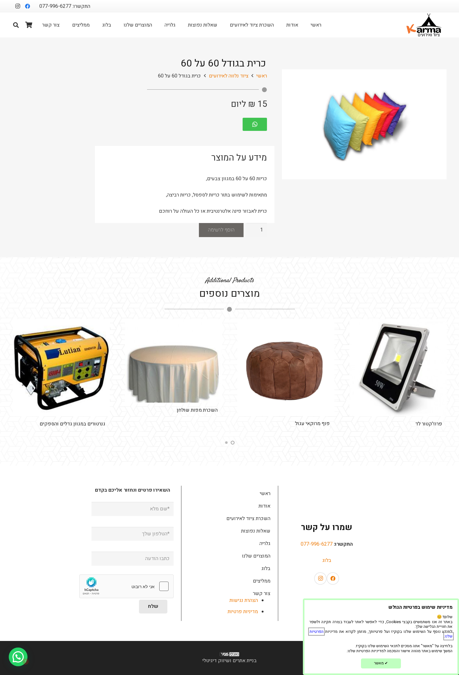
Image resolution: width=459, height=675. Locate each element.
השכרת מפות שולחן (307, 410)
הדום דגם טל (90, 423)
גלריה (264, 543)
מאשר (381, 663)
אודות (264, 506)
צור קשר (261, 593)
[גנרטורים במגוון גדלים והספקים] (172, 368)
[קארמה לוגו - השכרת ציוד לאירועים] (424, 25)
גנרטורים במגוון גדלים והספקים (183, 424)
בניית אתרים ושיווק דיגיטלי (229, 660)
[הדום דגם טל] (60, 367)
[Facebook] (27, 6)
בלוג (326, 560)
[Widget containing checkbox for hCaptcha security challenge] (126, 586)
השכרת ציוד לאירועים (248, 518)
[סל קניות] (29, 24)
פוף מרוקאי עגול (423, 423)
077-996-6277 (317, 544)
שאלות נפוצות (255, 531)
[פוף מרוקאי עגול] (396, 367)
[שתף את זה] (258, 124)
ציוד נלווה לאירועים (229, 76)
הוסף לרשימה (221, 230)
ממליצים (261, 581)
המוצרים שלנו (256, 556)
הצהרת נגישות (244, 600)
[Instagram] (17, 6)
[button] (16, 25)
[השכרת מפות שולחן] (284, 361)
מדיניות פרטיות (243, 611)
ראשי (261, 76)
